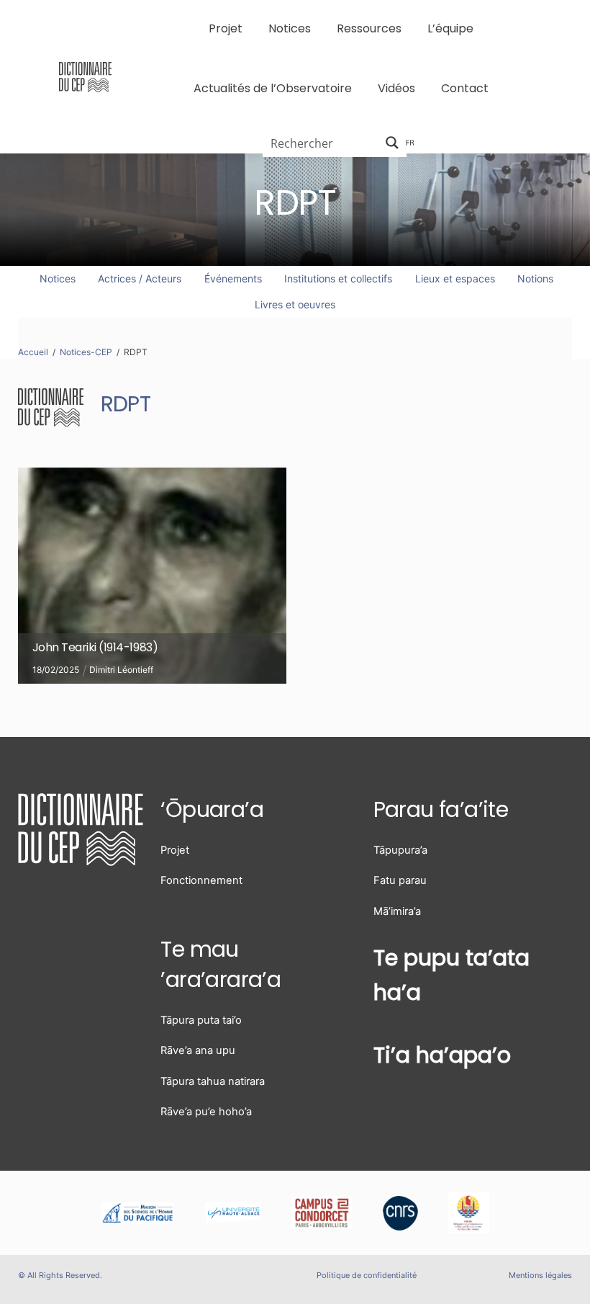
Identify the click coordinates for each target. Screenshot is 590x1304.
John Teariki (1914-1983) (95, 647)
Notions (535, 278)
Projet (225, 28)
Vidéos (396, 88)
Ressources (369, 28)
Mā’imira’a (397, 911)
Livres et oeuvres (295, 304)
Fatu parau (400, 880)
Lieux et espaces (455, 278)
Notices (289, 28)
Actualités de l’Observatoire (273, 88)
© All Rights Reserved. (60, 1275)
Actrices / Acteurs (139, 278)
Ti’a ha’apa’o (442, 1055)
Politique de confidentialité (367, 1275)
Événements (233, 278)
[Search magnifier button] (392, 142)
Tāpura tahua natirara (212, 1081)
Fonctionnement (201, 880)
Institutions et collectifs (338, 278)
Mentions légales (540, 1275)
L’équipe (450, 28)
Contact (465, 88)
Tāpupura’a (400, 850)
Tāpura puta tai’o (201, 1020)
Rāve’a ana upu (197, 1050)
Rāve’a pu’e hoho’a (206, 1111)
